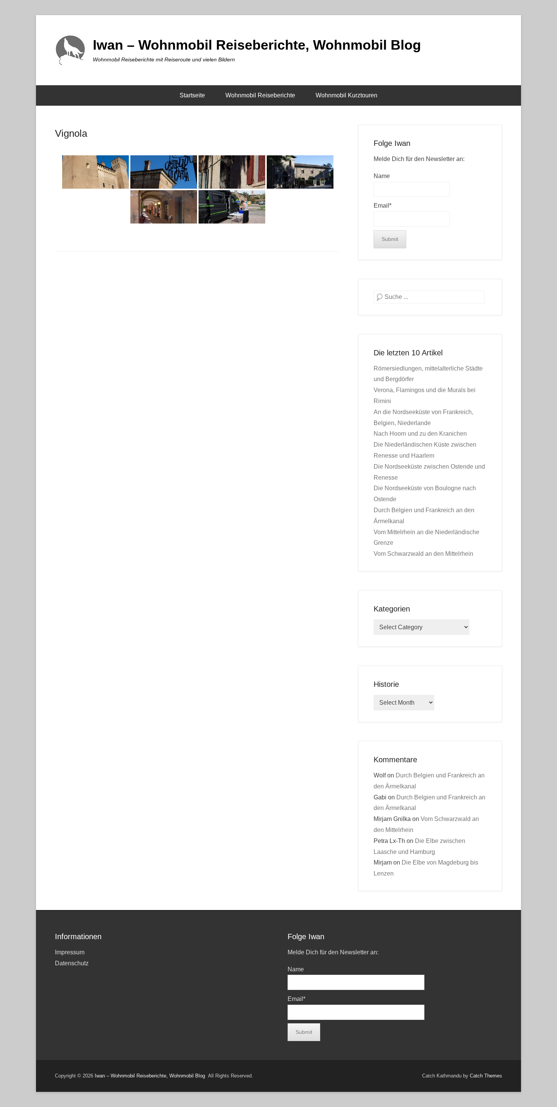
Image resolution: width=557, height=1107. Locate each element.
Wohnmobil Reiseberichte (260, 95)
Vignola (71, 133)
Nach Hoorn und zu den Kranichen (420, 433)
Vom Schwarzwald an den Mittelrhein (423, 553)
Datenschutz (72, 963)
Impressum (69, 952)
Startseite (192, 95)
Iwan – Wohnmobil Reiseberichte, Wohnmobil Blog (257, 45)
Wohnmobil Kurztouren (346, 95)
